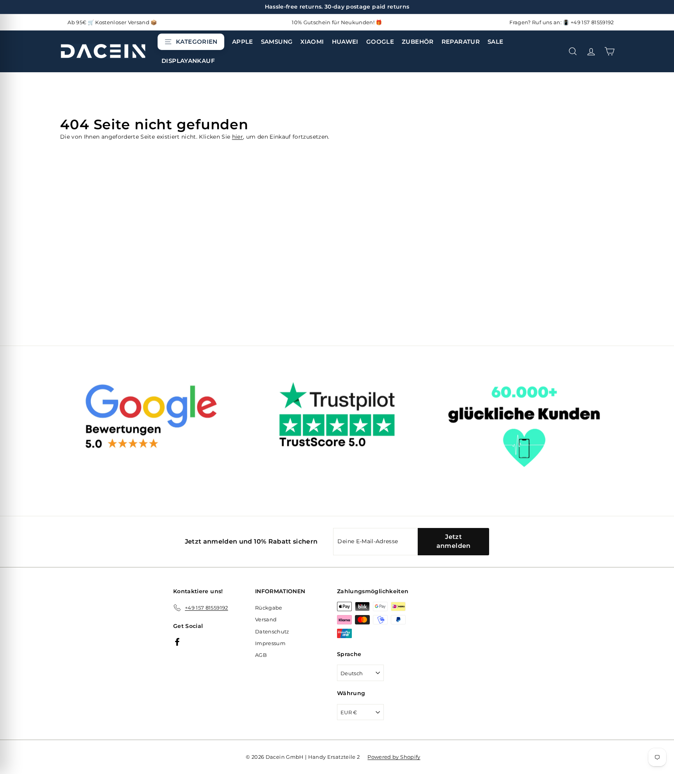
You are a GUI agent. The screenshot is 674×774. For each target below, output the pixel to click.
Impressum (270, 643)
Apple (242, 41)
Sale (496, 41)
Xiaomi (312, 41)
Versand (266, 619)
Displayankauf (188, 60)
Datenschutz (272, 631)
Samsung (277, 41)
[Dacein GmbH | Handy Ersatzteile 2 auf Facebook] (177, 641)
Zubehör (418, 41)
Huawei (345, 41)
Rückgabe (268, 608)
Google (380, 41)
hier (237, 136)
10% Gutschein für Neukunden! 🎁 (337, 22)
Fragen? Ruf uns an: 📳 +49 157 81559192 (561, 22)
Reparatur (461, 41)
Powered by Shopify (393, 757)
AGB (261, 655)
